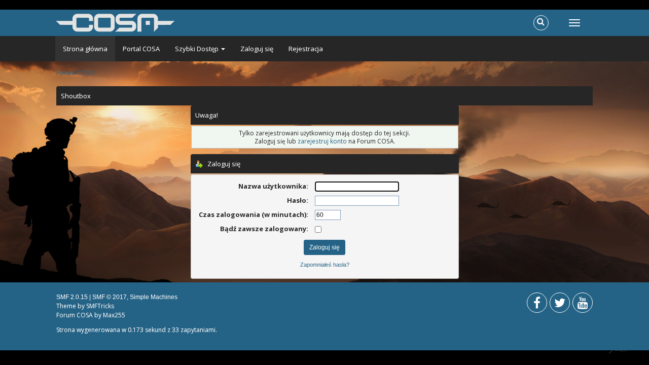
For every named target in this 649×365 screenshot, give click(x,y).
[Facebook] (537, 305)
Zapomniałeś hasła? (324, 265)
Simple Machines (153, 297)
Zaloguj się (256, 48)
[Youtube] (582, 305)
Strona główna (85, 48)
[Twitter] (560, 305)
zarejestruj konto (322, 141)
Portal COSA (141, 48)
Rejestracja (306, 48)
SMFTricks (100, 306)
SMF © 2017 (109, 297)
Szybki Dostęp (197, 48)
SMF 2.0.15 (72, 297)
